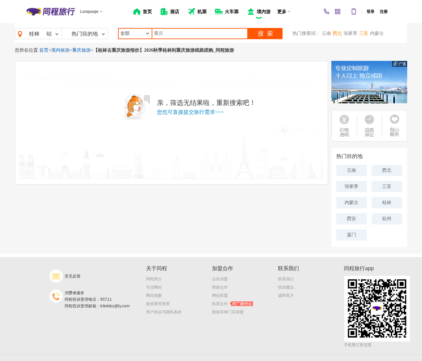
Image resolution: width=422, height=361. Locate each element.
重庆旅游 (81, 50)
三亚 (363, 33)
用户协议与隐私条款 (164, 312)
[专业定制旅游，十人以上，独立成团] (369, 82)
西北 (337, 33)
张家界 (350, 33)
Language (89, 11)
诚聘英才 (286, 295)
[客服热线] (326, 11)
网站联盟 (220, 295)
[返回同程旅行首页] (50, 11)
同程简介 (154, 279)
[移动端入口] (353, 11)
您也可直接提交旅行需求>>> (190, 112)
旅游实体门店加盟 (228, 312)
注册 (384, 11)
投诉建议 (286, 287)
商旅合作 (220, 287)
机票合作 (232, 303)
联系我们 (286, 279)
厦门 (351, 234)
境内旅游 (60, 50)
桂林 (34, 34)
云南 (326, 33)
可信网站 (154, 287)
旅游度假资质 (158, 303)
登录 (371, 11)
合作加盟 (220, 279)
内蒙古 (377, 33)
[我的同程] (337, 11)
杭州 (386, 218)
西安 (351, 218)
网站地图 (154, 295)
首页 (43, 50)
